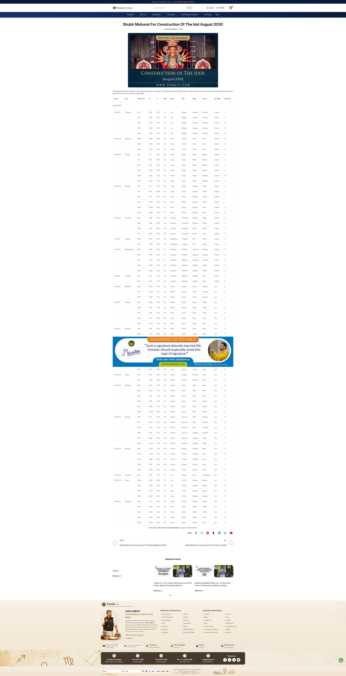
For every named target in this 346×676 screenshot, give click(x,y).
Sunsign (115, 571)
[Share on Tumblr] (213, 533)
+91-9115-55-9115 (161, 659)
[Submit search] (189, 7)
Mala (185, 626)
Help (205, 623)
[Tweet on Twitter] (202, 533)
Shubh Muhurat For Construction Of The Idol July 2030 (205, 545)
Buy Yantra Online (189, 632)
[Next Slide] (235, 1)
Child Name (229, 623)
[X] (229, 660)
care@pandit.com (208, 659)
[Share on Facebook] (196, 533)
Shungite (165, 629)
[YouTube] (238, 660)
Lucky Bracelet (166, 614)
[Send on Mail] (231, 533)
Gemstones (187, 623)
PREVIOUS (122, 540)
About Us (207, 614)
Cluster (185, 617)
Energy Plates (166, 620)
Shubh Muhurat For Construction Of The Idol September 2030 (143, 545)
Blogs (206, 617)
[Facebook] (225, 660)
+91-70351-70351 (138, 659)
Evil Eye (185, 620)
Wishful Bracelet (167, 617)
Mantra (228, 629)
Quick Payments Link (211, 632)
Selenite (164, 626)
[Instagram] (234, 660)
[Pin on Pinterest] (207, 533)
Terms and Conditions (211, 629)
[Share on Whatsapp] (225, 533)
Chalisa (228, 620)
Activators (165, 632)
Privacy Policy (208, 626)
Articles (228, 614)
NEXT (225, 540)
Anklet (185, 614)
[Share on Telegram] (219, 533)
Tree (163, 623)
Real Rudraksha (188, 629)
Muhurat (228, 632)
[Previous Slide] (110, 1)
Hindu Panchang (231, 626)
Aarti (227, 617)
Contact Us (207, 620)
